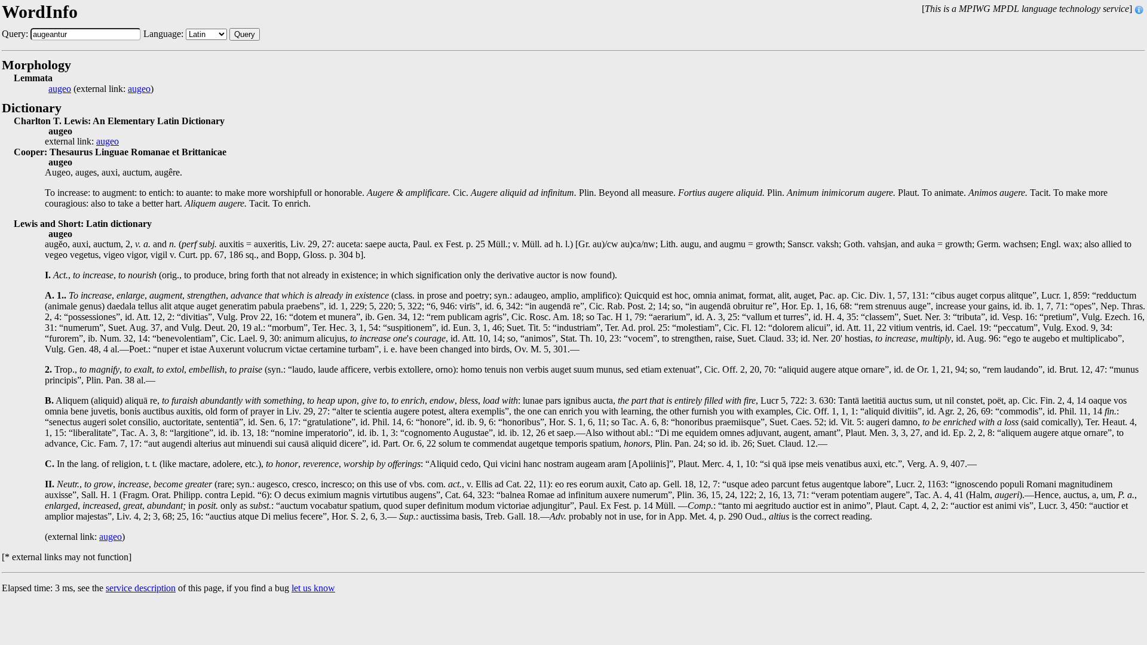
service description (141, 588)
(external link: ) (101, 89)
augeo (59, 89)
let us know (313, 588)
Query (244, 34)
